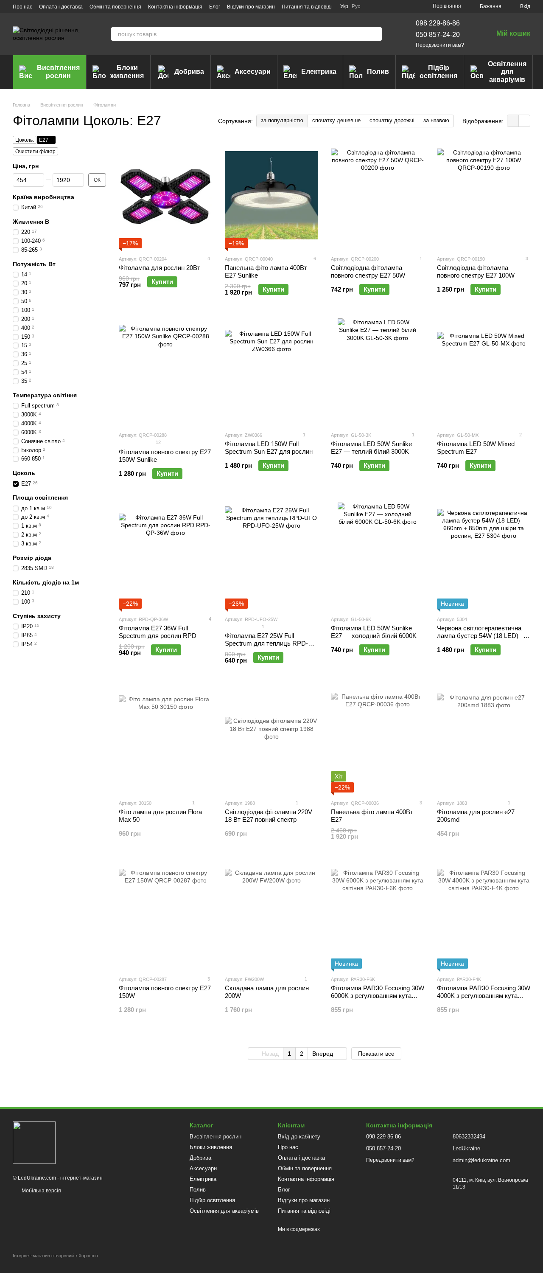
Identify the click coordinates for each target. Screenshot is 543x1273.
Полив (378, 71)
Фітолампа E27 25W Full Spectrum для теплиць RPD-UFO (266, 643)
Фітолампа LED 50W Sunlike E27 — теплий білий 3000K (371, 447)
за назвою (436, 120)
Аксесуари (253, 71)
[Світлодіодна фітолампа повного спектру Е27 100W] (483, 195)
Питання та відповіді (307, 7)
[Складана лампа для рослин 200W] (271, 916)
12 (157, 442)
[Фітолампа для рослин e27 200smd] (483, 739)
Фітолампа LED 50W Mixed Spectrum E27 (476, 447)
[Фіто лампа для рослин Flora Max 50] (165, 739)
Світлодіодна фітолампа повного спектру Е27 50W (368, 271)
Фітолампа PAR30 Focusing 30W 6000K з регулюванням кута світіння (377, 995)
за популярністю (282, 120)
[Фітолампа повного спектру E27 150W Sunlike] (165, 371)
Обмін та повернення (115, 7)
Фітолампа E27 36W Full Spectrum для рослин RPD (157, 631)
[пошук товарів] (375, 34)
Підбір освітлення (438, 71)
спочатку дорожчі (391, 120)
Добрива (189, 71)
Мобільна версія (40, 1191)
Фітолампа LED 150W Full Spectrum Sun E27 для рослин (269, 447)
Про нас (22, 7)
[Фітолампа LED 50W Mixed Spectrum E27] (483, 371)
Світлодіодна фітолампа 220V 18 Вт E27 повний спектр (268, 815)
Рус (356, 6)
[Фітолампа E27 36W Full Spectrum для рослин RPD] (165, 556)
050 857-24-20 (438, 34)
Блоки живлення (127, 71)
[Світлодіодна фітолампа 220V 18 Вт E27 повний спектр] (271, 739)
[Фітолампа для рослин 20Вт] (165, 195)
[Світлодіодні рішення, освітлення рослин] (34, 1142)
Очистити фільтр (35, 152)
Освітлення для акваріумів (507, 71)
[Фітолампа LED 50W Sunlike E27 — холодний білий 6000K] (377, 556)
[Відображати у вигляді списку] (524, 120)
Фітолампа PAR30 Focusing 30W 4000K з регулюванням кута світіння (483, 995)
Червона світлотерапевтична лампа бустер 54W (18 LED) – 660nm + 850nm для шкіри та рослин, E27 (480, 639)
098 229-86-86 (438, 23)
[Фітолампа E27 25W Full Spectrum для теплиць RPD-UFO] (271, 556)
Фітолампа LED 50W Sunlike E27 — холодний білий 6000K (374, 631)
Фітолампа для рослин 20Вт (159, 267)
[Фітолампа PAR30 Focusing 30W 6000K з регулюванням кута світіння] (377, 916)
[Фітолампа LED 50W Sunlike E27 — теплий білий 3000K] (377, 371)
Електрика (318, 71)
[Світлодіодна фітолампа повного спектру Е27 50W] (377, 195)
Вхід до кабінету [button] (299, 1136)
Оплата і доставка (61, 7)
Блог (214, 7)
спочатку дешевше (336, 120)
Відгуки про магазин (251, 7)
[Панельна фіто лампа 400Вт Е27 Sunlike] (271, 195)
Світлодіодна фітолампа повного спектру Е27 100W (476, 271)
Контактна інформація (175, 7)
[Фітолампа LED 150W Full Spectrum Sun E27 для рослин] (271, 371)
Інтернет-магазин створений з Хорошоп (55, 1255)
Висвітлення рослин (58, 71)
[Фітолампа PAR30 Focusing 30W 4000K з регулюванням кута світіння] (483, 916)
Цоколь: (24, 140)
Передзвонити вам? (440, 45)
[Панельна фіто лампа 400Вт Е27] (377, 739)
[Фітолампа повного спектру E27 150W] (165, 916)
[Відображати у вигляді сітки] (513, 120)
